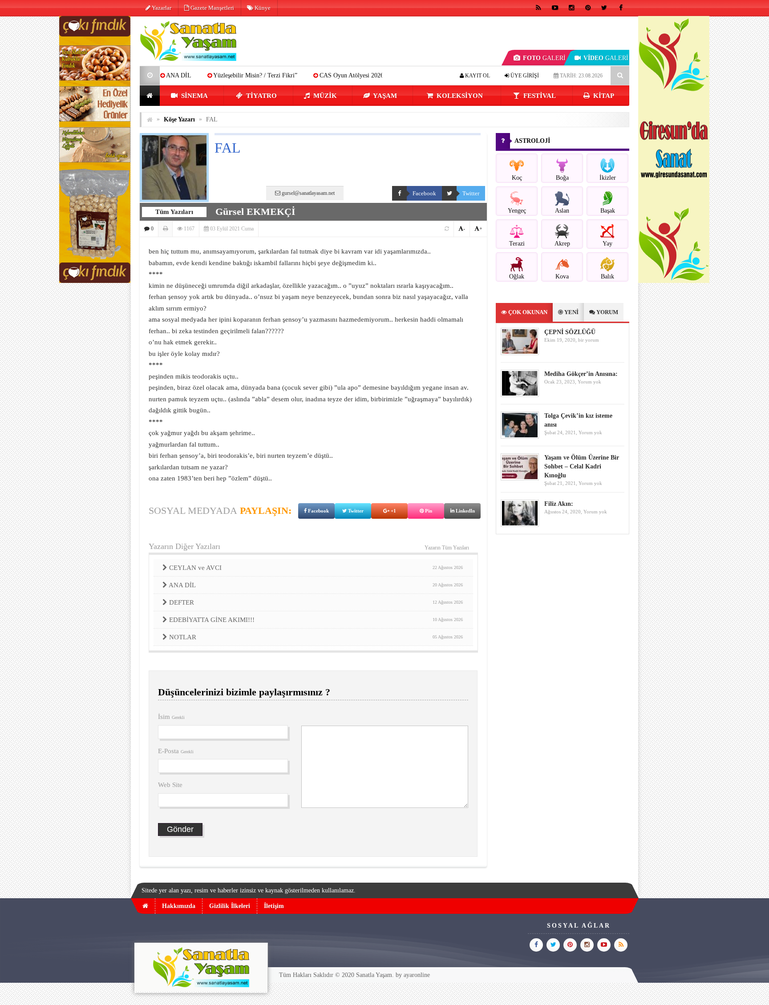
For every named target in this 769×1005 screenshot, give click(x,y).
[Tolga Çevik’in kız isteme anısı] (520, 436)
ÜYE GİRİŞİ (524, 76)
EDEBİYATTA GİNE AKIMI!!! (315, 619)
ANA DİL (315, 585)
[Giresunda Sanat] (673, 281)
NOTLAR (315, 637)
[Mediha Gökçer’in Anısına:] (520, 395)
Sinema (193, 95)
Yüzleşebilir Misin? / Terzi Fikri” (217, 75)
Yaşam (384, 95)
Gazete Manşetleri (211, 7)
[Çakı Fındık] (94, 281)
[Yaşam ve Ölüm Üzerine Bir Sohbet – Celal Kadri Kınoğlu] (520, 478)
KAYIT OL (477, 76)
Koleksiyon (459, 95)
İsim (171, 716)
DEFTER (315, 602)
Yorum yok (589, 381)
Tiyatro (260, 95)
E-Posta (176, 751)
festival (539, 95)
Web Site (170, 784)
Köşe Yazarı (179, 119)
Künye (262, 7)
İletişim (274, 906)
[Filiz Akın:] (520, 524)
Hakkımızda (178, 906)
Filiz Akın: (558, 503)
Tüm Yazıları (174, 211)
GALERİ (544, 58)
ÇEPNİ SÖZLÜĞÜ (569, 332)
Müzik (324, 95)
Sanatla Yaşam (374, 975)
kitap (602, 95)
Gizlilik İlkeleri (229, 906)
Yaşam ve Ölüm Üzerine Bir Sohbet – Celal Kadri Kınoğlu (581, 466)
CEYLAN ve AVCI (315, 567)
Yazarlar (160, 7)
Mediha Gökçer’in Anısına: (581, 374)
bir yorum (588, 340)
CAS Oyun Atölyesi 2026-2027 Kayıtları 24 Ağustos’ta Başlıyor (362, 75)
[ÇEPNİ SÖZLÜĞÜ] (520, 353)
